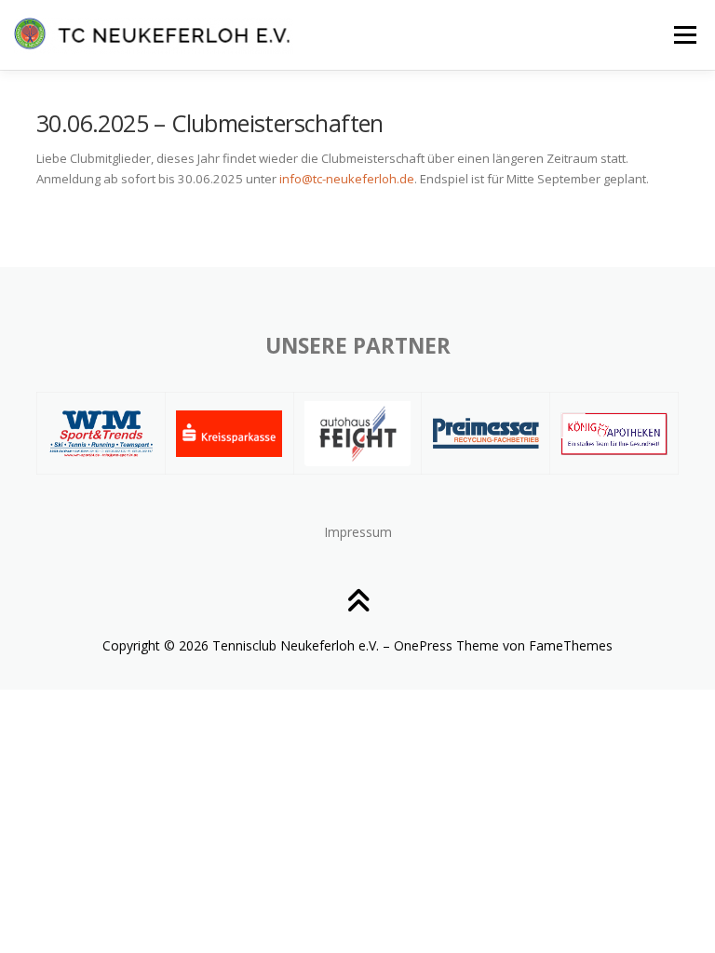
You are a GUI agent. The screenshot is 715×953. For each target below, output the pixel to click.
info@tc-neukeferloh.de (346, 178)
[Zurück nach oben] (358, 603)
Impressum (358, 532)
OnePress (423, 645)
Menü (684, 34)
